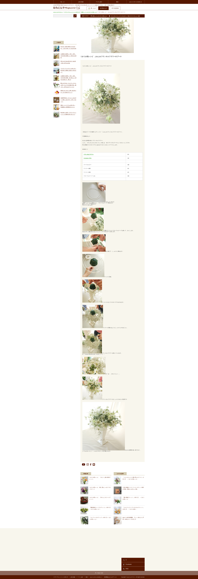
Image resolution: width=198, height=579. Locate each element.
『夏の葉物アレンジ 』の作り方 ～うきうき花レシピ (133, 498)
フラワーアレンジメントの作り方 (60, 577)
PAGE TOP (100, 573)
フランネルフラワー (89, 154)
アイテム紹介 (99, 1)
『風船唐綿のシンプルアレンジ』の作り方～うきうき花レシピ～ (100, 508)
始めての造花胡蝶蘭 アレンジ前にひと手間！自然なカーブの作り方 (133, 518)
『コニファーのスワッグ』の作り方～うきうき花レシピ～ (100, 518)
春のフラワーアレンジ (132, 16)
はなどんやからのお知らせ (135, 1)
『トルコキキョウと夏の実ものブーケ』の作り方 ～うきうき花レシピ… (133, 478)
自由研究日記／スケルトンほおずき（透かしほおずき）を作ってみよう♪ (68, 99)
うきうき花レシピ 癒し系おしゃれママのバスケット (100, 488)
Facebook (128, 564)
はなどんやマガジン (131, 577)
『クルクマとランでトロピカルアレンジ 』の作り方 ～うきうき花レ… (133, 508)
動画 (117, 1)
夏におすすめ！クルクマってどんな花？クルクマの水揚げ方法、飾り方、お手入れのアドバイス (68, 85)
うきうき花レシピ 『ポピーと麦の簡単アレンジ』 (100, 478)
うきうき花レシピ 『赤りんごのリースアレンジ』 (100, 498)
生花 (139, 16)
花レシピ (62, 1)
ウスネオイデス (87, 158)
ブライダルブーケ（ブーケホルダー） (119, 16)
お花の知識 (80, 1)
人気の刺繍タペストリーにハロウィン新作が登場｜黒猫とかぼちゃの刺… (133, 488)
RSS (127, 568)
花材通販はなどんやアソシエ (110, 577)
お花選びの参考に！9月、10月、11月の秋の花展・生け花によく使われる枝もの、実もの (68, 77)
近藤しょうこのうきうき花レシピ (99, 16)
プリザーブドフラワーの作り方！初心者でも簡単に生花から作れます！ (68, 70)
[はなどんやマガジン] (66, 9)
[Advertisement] (65, 28)
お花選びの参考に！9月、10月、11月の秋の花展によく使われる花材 (68, 55)
